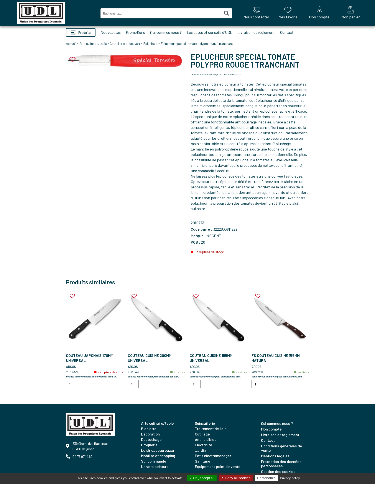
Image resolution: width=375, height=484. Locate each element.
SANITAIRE (202, 461)
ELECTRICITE (203, 444)
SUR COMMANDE (153, 461)
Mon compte (271, 429)
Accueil (71, 43)
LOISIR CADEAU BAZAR (157, 450)
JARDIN (200, 450)
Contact (286, 32)
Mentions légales (275, 455)
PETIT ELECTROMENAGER (213, 455)
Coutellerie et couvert (125, 43)
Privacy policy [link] (290, 478)
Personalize (266, 478)
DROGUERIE (149, 444)
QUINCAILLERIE (205, 423)
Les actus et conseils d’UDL (209, 32)
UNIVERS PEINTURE (155, 466)
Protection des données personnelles (281, 463)
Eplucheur (150, 43)
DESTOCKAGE (151, 439)
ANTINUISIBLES (205, 439)
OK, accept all (203, 478)
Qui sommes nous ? (166, 32)
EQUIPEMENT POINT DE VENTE (217, 466)
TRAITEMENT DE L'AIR (210, 428)
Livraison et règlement (256, 32)
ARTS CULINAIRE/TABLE (157, 423)
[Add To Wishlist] (72, 296)
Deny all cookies (237, 478)
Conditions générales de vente (281, 448)
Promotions (135, 32)
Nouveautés (111, 32)
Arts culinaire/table (93, 43)
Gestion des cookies (278, 471)
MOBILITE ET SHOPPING (158, 455)
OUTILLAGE (202, 434)
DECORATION (150, 434)
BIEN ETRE (148, 428)
